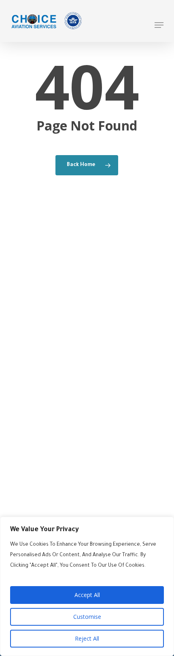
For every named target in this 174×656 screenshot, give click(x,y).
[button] (159, 25)
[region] (87, 586)
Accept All (87, 595)
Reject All (87, 638)
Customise (87, 616)
